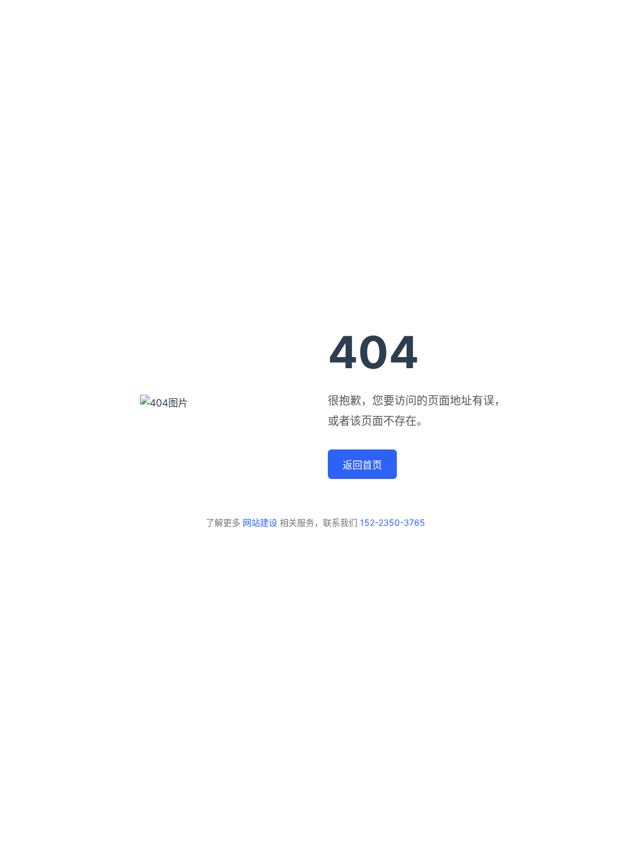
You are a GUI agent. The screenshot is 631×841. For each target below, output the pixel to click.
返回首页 (362, 465)
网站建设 (260, 522)
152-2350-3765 (392, 522)
